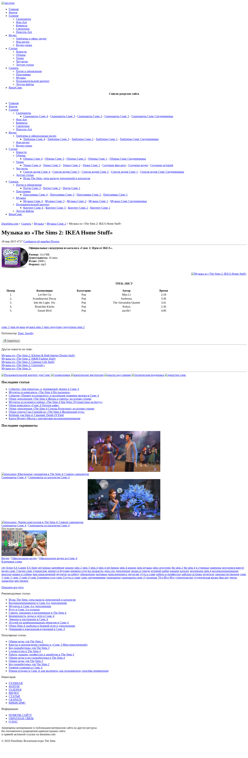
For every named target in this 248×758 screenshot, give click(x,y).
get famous (44, 567)
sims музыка (17, 327)
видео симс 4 (26, 571)
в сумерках (203, 567)
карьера (174, 571)
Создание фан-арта (114, 165)
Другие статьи (25, 64)
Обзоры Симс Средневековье (128, 158)
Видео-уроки (24, 45)
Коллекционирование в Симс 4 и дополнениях (38, 602)
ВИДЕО (14, 692)
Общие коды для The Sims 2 (26, 641)
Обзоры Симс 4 (32, 158)
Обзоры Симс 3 (54, 158)
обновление (87, 574)
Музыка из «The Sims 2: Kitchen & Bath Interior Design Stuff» (38, 355)
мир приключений (44, 574)
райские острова (192, 574)
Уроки (20, 58)
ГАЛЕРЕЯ (15, 689)
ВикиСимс (15, 87)
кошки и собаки (22, 574)
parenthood (57, 567)
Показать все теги (12, 587)
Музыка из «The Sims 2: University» (23, 365)
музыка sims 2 (34, 327)
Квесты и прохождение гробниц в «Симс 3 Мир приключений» (48, 644)
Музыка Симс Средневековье (128, 201)
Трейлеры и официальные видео (36, 135)
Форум (13, 12)
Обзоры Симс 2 (76, 158)
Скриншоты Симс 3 (62, 116)
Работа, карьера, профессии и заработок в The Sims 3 (41, 654)
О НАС (13, 721)
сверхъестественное (227, 574)
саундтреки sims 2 (74, 327)
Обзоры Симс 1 (97, 158)
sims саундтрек (53, 327)
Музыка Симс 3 (54, 201)
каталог (184, 571)
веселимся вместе (233, 567)
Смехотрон (23, 28)
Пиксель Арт (24, 32)
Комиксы (21, 25)
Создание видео (138, 165)
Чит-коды (22, 61)
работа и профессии (168, 574)
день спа (109, 571)
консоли (6, 574)
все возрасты (95, 571)
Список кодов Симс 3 (65, 171)
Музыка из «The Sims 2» (16, 368)
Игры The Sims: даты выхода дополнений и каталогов (56, 178)
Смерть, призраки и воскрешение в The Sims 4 (37, 612)
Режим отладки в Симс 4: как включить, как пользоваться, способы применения (58, 670)
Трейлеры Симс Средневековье (139, 139)
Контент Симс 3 (56, 207)
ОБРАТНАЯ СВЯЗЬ (21, 718)
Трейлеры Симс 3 (58, 139)
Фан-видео (22, 41)
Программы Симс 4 (35, 194)
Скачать (14, 68)
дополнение (122, 571)
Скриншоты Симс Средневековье (152, 116)
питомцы (101, 574)
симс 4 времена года (43, 577)
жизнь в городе (140, 571)
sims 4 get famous (108, 567)
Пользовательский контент (32, 81)
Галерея (13, 15)
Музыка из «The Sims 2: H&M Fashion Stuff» (28, 358)
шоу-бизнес (21, 580)
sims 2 (78, 567)
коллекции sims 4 (200, 571)
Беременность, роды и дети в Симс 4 (31, 616)
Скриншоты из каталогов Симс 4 (49, 477)
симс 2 (5, 327)
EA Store (32, 567)
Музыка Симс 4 (33, 201)
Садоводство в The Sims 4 (25, 651)
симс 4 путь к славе (68, 577)
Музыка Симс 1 (98, 201)
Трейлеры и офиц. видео (31, 38)
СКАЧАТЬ (15, 699)
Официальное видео (24, 558)
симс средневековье (93, 577)
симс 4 (25, 577)
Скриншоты (23, 19)
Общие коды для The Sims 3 (26, 661)
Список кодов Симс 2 (95, 171)
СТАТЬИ (14, 696)
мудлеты (61, 574)
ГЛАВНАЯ (16, 683)
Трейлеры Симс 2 (82, 139)
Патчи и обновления (29, 71)
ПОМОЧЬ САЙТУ (20, 715)
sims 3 (86, 567)
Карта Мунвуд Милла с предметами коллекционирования (44, 418)
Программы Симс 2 (89, 194)
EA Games (20, 567)
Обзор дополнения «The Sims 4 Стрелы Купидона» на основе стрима (51, 408)
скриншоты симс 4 (133, 577)
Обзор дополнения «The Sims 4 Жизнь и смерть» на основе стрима (50, 398)
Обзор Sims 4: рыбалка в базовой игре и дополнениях (42, 625)
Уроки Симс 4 (32, 165)
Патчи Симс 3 (32, 188)
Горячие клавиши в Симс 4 (25, 667)
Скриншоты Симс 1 (116, 116)
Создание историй (161, 165)
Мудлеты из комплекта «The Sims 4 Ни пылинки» (39, 392)
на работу (74, 574)
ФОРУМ (14, 686)
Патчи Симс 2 (51, 188)
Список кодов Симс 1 (124, 171)
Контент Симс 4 (33, 207)
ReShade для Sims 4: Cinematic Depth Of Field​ (36, 415)
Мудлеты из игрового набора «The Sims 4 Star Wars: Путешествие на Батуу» (56, 402)
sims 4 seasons (128, 567)
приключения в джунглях (123, 574)
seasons (69, 567)
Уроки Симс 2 (71, 165)
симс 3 (17, 577)
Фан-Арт (21, 22)
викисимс (41, 571)
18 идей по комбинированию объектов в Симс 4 (39, 622)
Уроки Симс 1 (91, 165)
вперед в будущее (59, 571)
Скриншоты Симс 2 (89, 116)
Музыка (21, 77)
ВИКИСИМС (17, 702)
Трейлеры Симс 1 (106, 139)
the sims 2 (177, 567)
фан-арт (224, 577)
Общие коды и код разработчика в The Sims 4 (37, 657)
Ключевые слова (11, 561)
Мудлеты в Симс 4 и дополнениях (30, 606)
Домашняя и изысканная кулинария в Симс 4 (37, 629)
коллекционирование (225, 571)
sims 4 (94, 567)
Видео (13, 35)
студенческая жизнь (206, 577)
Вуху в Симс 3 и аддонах (24, 609)
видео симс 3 (9, 571)
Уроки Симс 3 (51, 165)
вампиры (215, 567)
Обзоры (21, 54)
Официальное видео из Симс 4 (58, 558)
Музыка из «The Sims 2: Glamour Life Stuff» (28, 361)
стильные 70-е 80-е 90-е (160, 577)
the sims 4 (189, 567)
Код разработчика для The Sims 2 (29, 664)
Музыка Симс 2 (76, 201)
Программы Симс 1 (115, 194)
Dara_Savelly (26, 333)
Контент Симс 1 (100, 207)
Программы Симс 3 (62, 194)
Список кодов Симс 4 (36, 171)
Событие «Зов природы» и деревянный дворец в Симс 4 (44, 389)
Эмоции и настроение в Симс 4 (28, 619)
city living (7, 567)
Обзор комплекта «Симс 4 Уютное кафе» (34, 405)
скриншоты (113, 577)
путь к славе (147, 574)
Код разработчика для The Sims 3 (29, 647)
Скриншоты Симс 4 (35, 116)
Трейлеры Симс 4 (34, 139)
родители (208, 574)
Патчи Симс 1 (71, 188)
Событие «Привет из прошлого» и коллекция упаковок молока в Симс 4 (54, 395)
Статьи (13, 48)
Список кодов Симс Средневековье (162, 171)
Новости (21, 51)
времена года (78, 571)
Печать (55, 241)
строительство (184, 577)
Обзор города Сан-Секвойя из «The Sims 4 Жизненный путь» (47, 411)
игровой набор (160, 571)
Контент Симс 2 (78, 207)
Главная (14, 9)
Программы (23, 74)
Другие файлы (25, 84)
